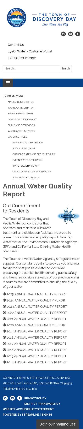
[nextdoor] (63, 35)
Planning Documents (26, 177)
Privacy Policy (35, 398)
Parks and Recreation (21, 125)
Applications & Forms (21, 102)
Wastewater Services (21, 131)
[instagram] (70, 35)
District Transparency (42, 403)
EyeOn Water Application (28, 160)
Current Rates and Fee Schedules (34, 154)
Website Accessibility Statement (28, 409)
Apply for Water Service (28, 142)
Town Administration (21, 107)
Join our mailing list (57, 424)
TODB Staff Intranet (22, 58)
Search (65, 68)
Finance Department (20, 113)
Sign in (47, 414)
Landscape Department (22, 119)
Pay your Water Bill (25, 148)
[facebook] (77, 35)
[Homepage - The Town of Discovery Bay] (41, 18)
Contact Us (16, 45)
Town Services (13, 95)
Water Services (17, 136)
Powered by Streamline (21, 414)
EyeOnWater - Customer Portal (30, 51)
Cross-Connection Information (32, 171)
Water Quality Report (26, 165)
